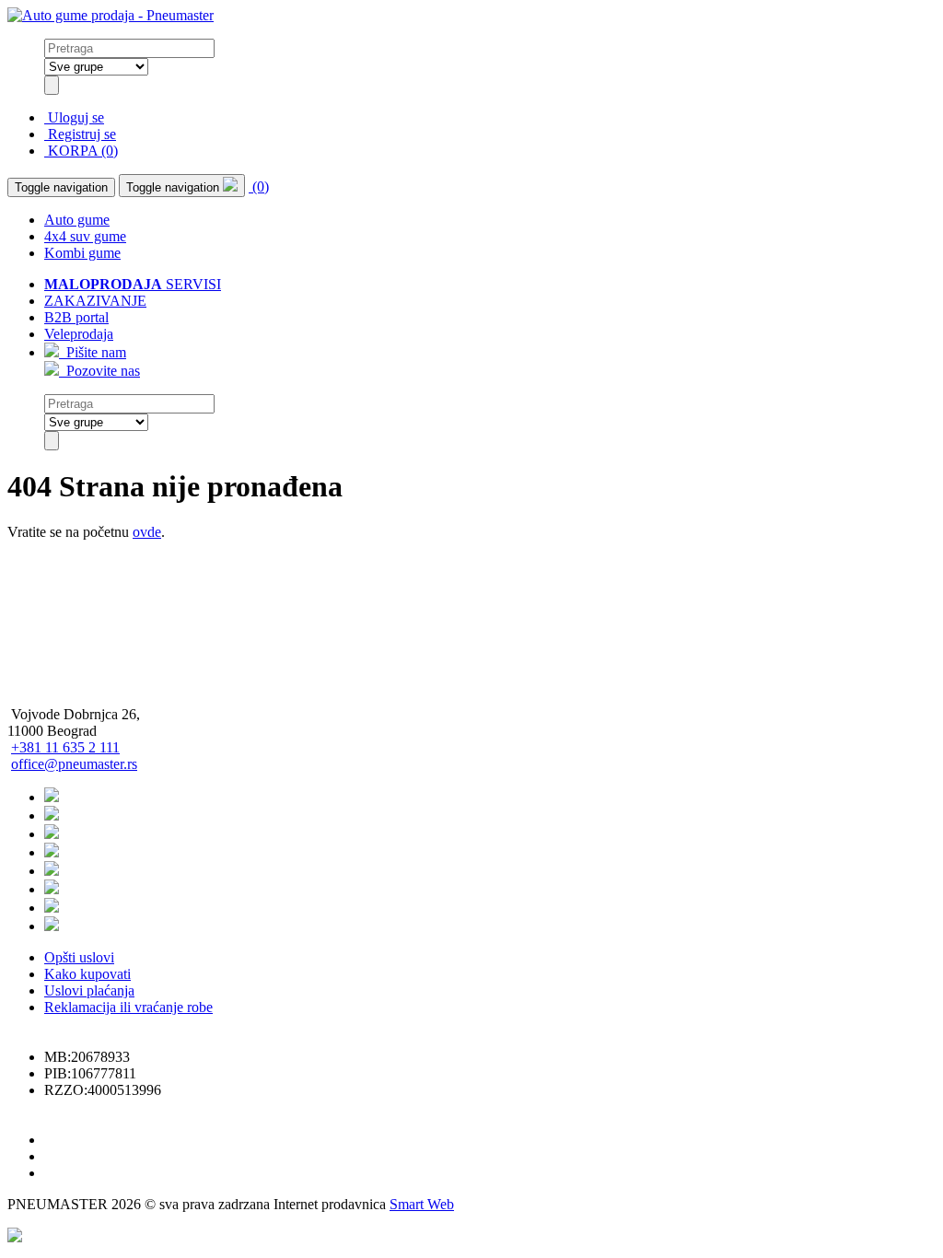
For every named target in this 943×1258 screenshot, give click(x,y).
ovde (147, 532)
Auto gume (77, 219)
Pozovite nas (99, 371)
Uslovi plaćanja (89, 990)
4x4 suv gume (85, 236)
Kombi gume (82, 253)
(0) (259, 186)
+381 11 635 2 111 (65, 747)
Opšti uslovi (79, 957)
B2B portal (76, 317)
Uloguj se (74, 117)
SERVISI (132, 284)
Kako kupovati (87, 974)
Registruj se (80, 134)
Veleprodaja (78, 334)
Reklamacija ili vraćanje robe (128, 1007)
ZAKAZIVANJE (95, 301)
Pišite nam (92, 352)
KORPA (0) (81, 150)
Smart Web (422, 1204)
